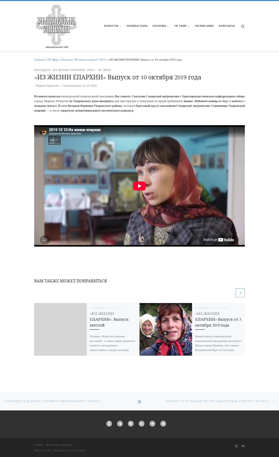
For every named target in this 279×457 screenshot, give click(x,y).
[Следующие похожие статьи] (240, 292)
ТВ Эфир (52, 59)
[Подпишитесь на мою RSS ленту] (236, 446)
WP (49, 450)
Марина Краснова (47, 85)
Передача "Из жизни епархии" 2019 (83, 59)
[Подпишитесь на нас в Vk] (243, 446)
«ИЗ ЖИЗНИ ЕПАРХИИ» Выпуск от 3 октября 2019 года (218, 319)
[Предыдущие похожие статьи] (230, 292)
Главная (39, 59)
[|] (56, 25)
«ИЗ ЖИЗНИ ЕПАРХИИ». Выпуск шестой (109, 319)
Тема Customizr (77, 450)
